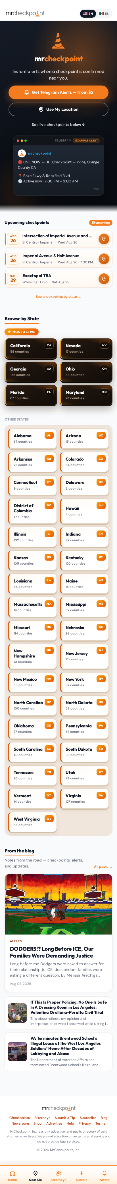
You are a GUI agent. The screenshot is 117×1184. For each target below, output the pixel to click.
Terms (100, 1123)
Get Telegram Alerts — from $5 (62, 92)
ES (107, 14)
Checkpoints (19, 1118)
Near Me (35, 1180)
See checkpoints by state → (58, 296)
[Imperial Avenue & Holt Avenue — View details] (58, 258)
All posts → (103, 866)
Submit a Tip (65, 1118)
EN (91, 14)
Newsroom (20, 1123)
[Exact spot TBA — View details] (58, 278)
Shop (38, 1123)
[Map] (104, 239)
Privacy (85, 1123)
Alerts (104, 1180)
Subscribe (88, 1118)
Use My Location (62, 109)
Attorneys (42, 1118)
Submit (81, 1180)
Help (70, 1123)
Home (12, 1180)
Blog (104, 1118)
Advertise (54, 1123)
